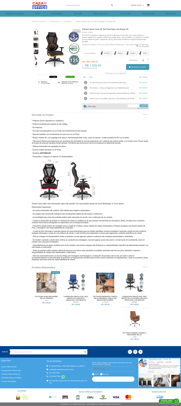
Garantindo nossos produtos (11, 378)
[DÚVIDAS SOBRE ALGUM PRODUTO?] (176, 401)
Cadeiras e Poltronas (39, 21)
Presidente (67, 21)
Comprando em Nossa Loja (10, 370)
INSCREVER (113, 379)
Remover (106, 374)
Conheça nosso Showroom (10, 374)
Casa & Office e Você (8, 367)
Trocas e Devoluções (8, 381)
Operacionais (55, 21)
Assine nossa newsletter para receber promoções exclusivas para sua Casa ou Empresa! (112, 363)
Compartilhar (71, 76)
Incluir (97, 374)
